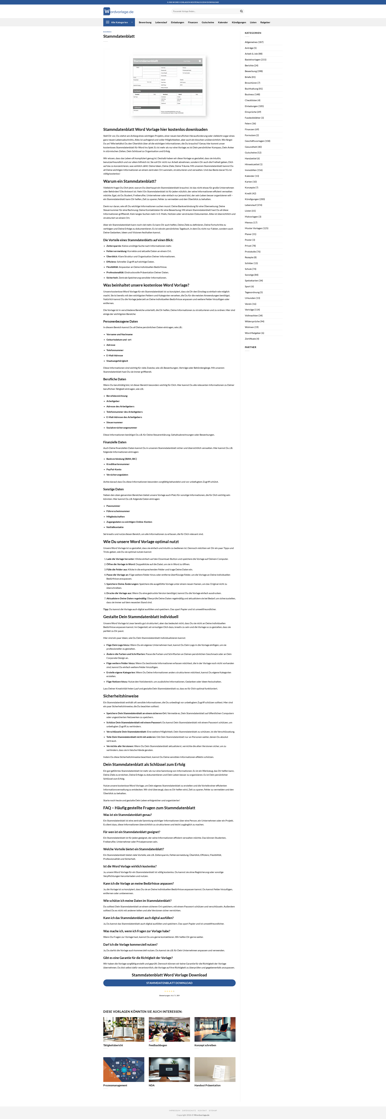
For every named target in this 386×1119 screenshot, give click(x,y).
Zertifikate (250, 338)
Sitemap (213, 1110)
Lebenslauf (161, 22)
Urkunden (250, 297)
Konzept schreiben (205, 1045)
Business (107, 32)
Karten (248, 181)
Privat (248, 245)
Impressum (174, 1110)
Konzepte (250, 187)
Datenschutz (189, 1110)
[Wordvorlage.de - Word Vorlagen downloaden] (118, 11)
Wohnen (249, 327)
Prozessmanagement (115, 1085)
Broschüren (251, 82)
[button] (119, 22)
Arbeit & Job (251, 53)
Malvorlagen (251, 216)
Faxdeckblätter (253, 117)
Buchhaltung (251, 88)
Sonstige (249, 274)
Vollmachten (251, 315)
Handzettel (250, 158)
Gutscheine (208, 22)
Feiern (248, 123)
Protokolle (250, 251)
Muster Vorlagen (253, 228)
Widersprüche (252, 321)
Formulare (250, 135)
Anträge (249, 47)
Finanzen (193, 22)
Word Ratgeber (253, 332)
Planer (248, 234)
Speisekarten (251, 280)
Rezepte (249, 257)
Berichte (249, 65)
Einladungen (177, 22)
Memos (249, 222)
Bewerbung (145, 22)
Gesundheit (251, 146)
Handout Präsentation (208, 1085)
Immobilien (251, 170)
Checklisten (251, 100)
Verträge (249, 309)
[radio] (165, 991)
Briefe (248, 77)
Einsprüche (250, 111)
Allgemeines (251, 42)
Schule (248, 268)
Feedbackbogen (158, 1045)
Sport (248, 286)
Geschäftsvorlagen (254, 140)
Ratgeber (265, 22)
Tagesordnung (252, 292)
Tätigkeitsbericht (113, 1045)
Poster (248, 239)
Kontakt (202, 1110)
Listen (253, 22)
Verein (248, 303)
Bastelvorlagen (252, 59)
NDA (152, 1085)
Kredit (248, 193)
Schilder (249, 263)
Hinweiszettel (252, 164)
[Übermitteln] (241, 11)
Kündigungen (239, 22)
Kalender (223, 22)
